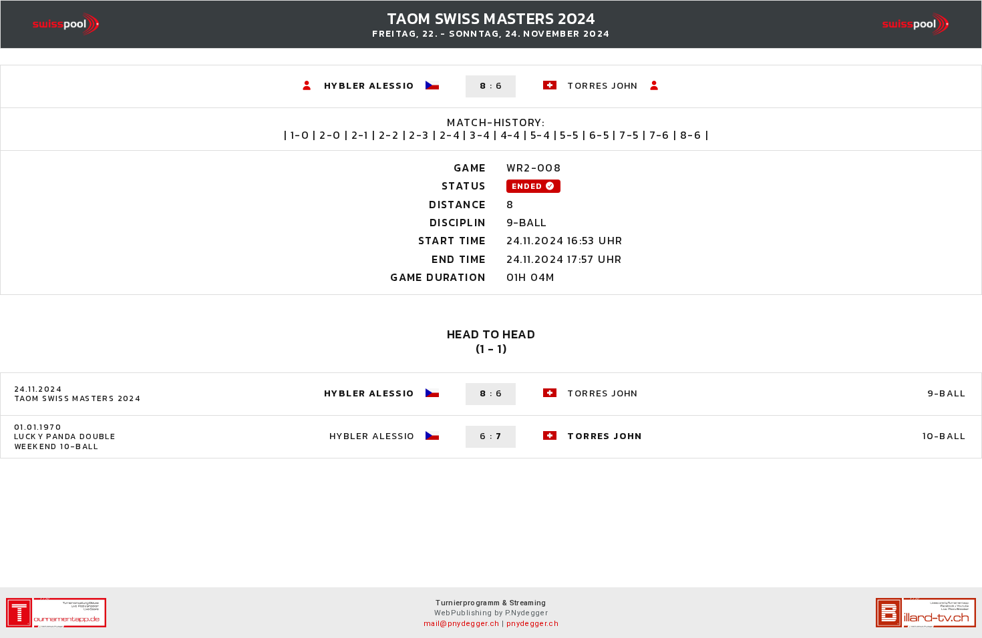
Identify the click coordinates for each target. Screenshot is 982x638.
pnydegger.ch (532, 623)
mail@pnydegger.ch (462, 623)
